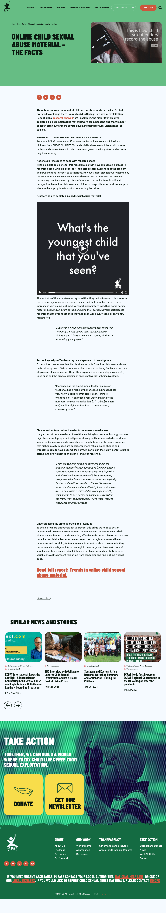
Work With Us (147, 854)
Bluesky (45, 97)
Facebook (39, 97)
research (58, 118)
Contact (144, 858)
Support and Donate (151, 846)
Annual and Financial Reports (115, 850)
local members (23, 881)
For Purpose (106, 894)
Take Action (148, 8)
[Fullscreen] (126, 292)
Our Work (61, 8)
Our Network (46, 8)
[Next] (18, 705)
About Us (59, 846)
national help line (129, 877)
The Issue (59, 850)
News (143, 850)
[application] (83, 248)
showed (68, 118)
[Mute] (122, 292)
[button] (83, 248)
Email (58, 97)
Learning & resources (80, 8)
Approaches (83, 850)
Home (13, 24)
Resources (82, 854)
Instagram (19, 863)
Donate (23, 804)
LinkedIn (52, 97)
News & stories (102, 8)
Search (160, 7)
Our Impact (60, 854)
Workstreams (83, 846)
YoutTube (32, 863)
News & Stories (21, 24)
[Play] (40, 292)
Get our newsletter (65, 803)
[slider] (81, 292)
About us (31, 8)
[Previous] (8, 705)
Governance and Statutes (113, 846)
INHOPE (155, 881)
